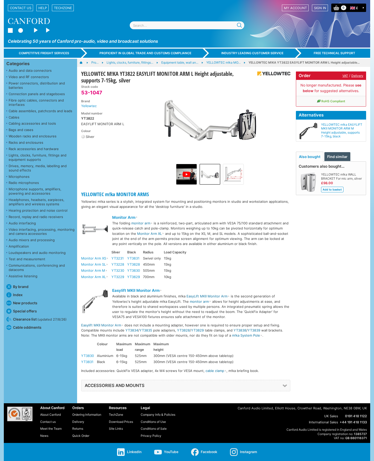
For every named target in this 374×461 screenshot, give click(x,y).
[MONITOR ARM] (95, 229)
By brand (20, 286)
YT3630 (133, 270)
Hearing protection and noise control (38, 210)
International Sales (323, 422)
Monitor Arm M (93, 270)
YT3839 (254, 330)
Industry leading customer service (252, 53)
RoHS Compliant (333, 101)
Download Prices (121, 422)
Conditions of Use (153, 422)
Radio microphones (24, 183)
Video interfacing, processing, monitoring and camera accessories (42, 231)
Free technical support (334, 53)
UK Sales (331, 416)
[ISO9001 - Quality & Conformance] (20, 414)
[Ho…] (83, 63)
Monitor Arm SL (93, 264)
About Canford (50, 414)
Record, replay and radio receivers (36, 217)
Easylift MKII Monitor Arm (136, 290)
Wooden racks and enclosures (32, 136)
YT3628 (133, 264)
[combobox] (187, 25)
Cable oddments (27, 327)
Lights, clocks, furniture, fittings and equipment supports (37, 157)
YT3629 (133, 277)
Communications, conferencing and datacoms (37, 267)
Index (18, 295)
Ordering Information (86, 414)
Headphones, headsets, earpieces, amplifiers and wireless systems (36, 202)
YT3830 (87, 356)
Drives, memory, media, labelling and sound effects (38, 168)
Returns (77, 428)
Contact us (20, 8)
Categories (18, 63)
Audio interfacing (22, 223)
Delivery (357, 76)
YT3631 (133, 258)
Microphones (19, 177)
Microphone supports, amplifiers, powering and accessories (35, 191)
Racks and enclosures (26, 142)
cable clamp (215, 371)
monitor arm (140, 223)
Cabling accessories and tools (32, 123)
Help (42, 8)
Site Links (116, 428)
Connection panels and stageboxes (37, 94)
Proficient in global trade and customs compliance (145, 53)
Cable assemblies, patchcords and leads (40, 111)
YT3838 (240, 330)
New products (25, 303)
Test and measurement (27, 259)
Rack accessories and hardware (34, 149)
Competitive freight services (44, 53)
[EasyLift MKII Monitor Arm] (95, 302)
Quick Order (80, 436)
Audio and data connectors (30, 70)
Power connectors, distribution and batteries (37, 85)
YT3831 (87, 362)
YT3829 (197, 330)
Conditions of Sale (154, 428)
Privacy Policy (151, 436)
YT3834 (131, 330)
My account (295, 8)
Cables (14, 117)
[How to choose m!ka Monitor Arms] (186, 174)
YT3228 (117, 264)
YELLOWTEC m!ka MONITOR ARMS (115, 194)
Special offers (25, 311)
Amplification (19, 246)
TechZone (63, 8)
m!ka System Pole (246, 335)
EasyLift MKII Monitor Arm (206, 296)
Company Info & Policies (158, 414)
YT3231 (117, 258)
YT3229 (117, 277)
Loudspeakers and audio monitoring (37, 253)
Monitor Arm (123, 217)
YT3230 (117, 270)
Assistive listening (23, 276)
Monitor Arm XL (149, 234)
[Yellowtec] (271, 73)
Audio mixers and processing (32, 240)
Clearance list (40, 319)
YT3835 (145, 330)
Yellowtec (89, 106)
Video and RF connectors (29, 77)
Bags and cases (21, 130)
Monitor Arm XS (93, 258)
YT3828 (183, 330)
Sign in (320, 8)
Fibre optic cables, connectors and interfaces (36, 102)
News (44, 436)
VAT (345, 76)
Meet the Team (51, 428)
